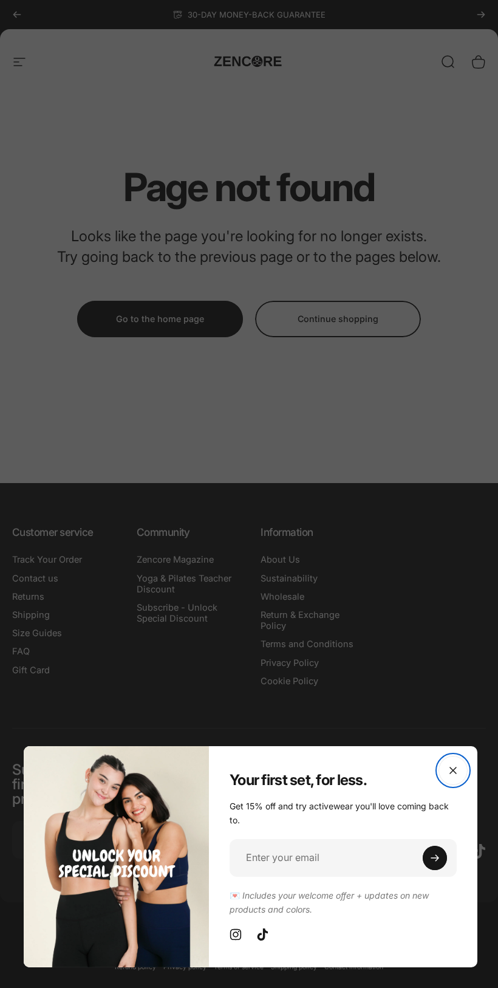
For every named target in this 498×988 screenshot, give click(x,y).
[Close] (453, 770)
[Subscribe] (435, 858)
